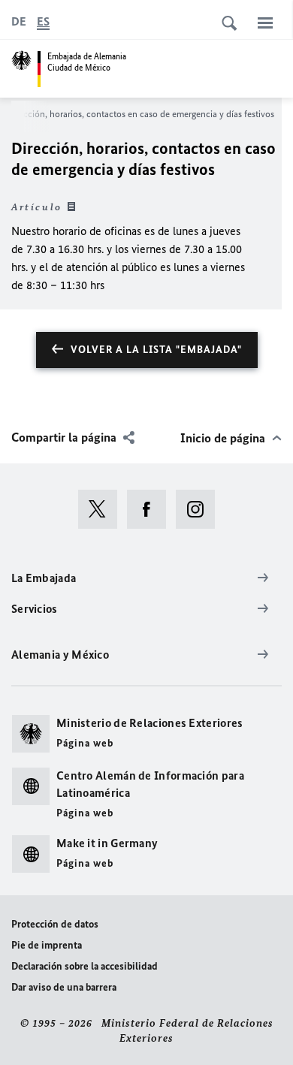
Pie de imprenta (46, 945)
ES (43, 21)
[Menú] (265, 22)
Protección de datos (54, 924)
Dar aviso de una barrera (63, 987)
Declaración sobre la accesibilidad (84, 966)
